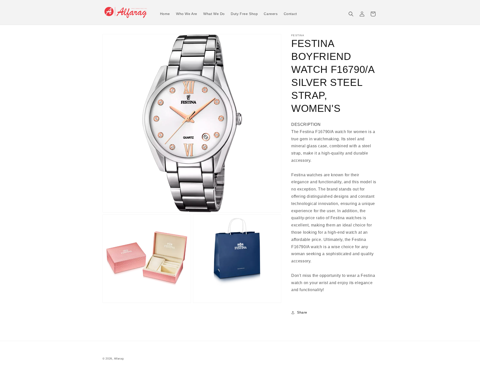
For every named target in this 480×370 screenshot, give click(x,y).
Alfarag (119, 358)
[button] (351, 13)
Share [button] (302, 312)
